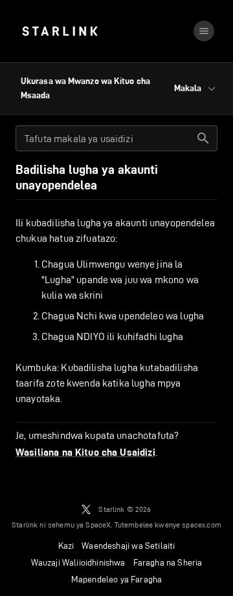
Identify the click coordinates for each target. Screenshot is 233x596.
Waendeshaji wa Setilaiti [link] (128, 545)
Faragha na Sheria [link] (168, 562)
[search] (203, 138)
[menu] (204, 31)
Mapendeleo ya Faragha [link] (116, 579)
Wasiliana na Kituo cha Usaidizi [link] (85, 452)
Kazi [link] (66, 545)
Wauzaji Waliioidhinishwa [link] (78, 562)
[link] (60, 31)
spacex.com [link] (201, 524)
